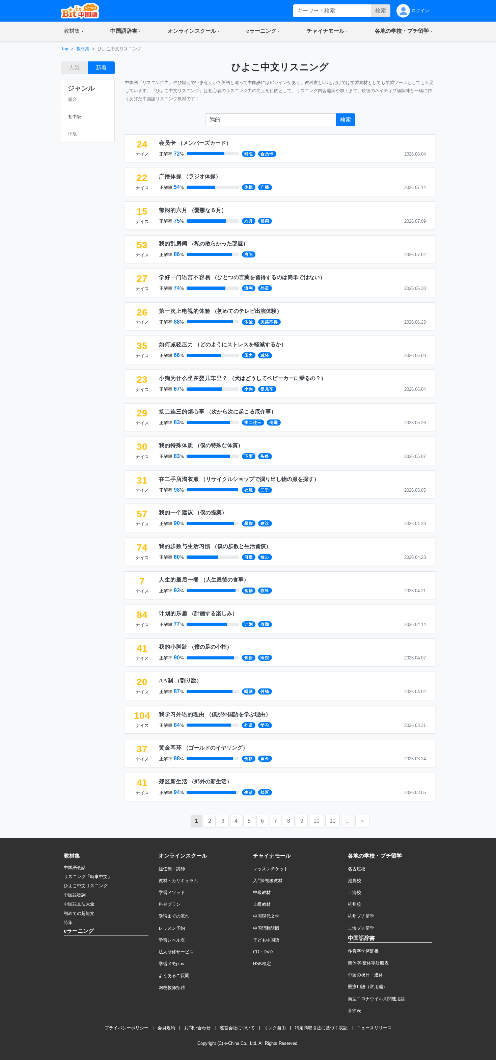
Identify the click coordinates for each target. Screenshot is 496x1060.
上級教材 (262, 904)
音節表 (354, 1010)
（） (195, 143)
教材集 (82, 48)
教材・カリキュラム (178, 880)
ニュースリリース (374, 1027)
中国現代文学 (266, 916)
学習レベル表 (172, 940)
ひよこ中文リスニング (86, 885)
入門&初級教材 (267, 880)
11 (332, 821)
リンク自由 (275, 1027)
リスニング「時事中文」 (88, 876)
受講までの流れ (174, 916)
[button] (73, 31)
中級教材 (262, 892)
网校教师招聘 (172, 987)
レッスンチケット (270, 868)
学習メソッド (172, 892)
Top (64, 48)
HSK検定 (262, 963)
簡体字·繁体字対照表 (368, 963)
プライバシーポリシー (126, 1027)
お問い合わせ (197, 1027)
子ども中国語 (266, 940)
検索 (380, 10)
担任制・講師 (172, 868)
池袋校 (354, 880)
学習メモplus (171, 963)
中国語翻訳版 (266, 928)
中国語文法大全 (79, 903)
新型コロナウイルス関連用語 (376, 998)
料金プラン (170, 904)
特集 (68, 922)
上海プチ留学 (361, 928)
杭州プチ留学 (361, 916)
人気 (74, 68)
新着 (101, 68)
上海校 (354, 892)
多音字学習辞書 (363, 951)
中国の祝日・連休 (365, 974)
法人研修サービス (176, 951)
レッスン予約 (172, 928)
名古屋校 (356, 868)
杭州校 (354, 904)
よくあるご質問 (174, 975)
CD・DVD (263, 951)
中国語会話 (75, 867)
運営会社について (237, 1027)
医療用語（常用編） (367, 986)
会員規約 (166, 1027)
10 (316, 821)
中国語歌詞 (75, 894)
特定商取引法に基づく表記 (321, 1027)
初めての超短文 (79, 913)
